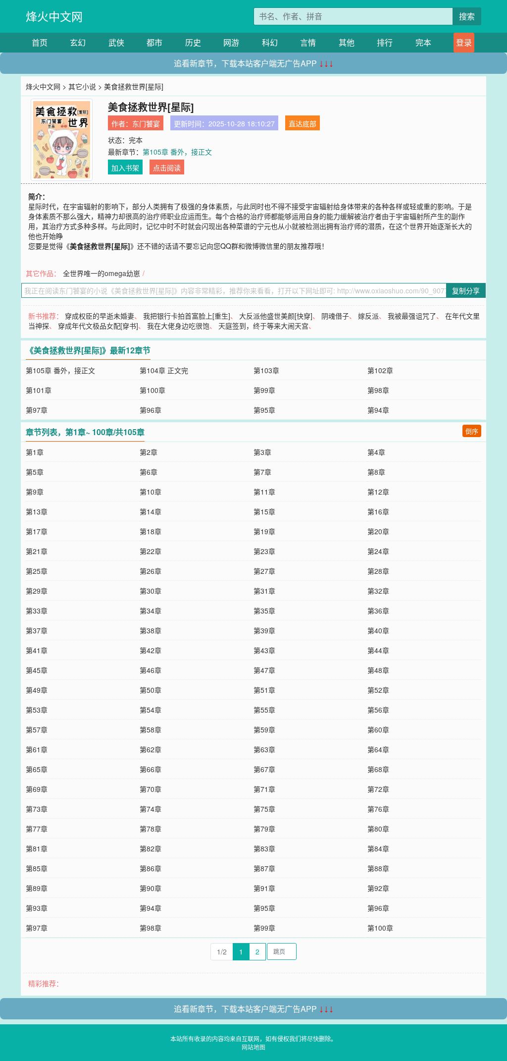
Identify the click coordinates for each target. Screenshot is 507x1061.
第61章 (37, 749)
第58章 (150, 729)
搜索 (467, 16)
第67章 (264, 769)
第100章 (152, 390)
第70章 (150, 789)
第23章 (264, 551)
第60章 (378, 729)
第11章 (264, 492)
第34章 (150, 610)
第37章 (37, 630)
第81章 (37, 848)
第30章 (150, 591)
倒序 (471, 431)
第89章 (37, 888)
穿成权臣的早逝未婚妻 (99, 316)
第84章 (378, 848)
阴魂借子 (335, 316)
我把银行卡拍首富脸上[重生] (186, 316)
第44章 (378, 650)
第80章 (378, 829)
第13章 (37, 511)
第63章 (264, 749)
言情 (308, 42)
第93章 (37, 908)
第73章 (37, 809)
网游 (231, 42)
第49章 (37, 690)
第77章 (37, 829)
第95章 (264, 410)
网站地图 (253, 1047)
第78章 (150, 829)
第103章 (266, 370)
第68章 (378, 769)
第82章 (150, 848)
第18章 (150, 531)
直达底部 (302, 123)
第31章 (264, 591)
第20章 (378, 531)
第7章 (262, 472)
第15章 (264, 511)
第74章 (150, 809)
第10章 (150, 492)
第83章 (264, 848)
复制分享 (466, 290)
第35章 (264, 610)
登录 (464, 42)
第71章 (264, 789)
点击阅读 (167, 167)
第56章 (378, 710)
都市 (154, 42)
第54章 (150, 710)
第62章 (150, 749)
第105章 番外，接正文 (177, 152)
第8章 (376, 472)
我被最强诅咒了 (412, 316)
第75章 (264, 809)
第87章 (264, 868)
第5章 (35, 472)
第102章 (380, 370)
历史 (193, 42)
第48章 (378, 670)
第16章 (378, 511)
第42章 (150, 650)
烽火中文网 (54, 16)
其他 (347, 42)
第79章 (264, 829)
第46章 (150, 670)
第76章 (378, 809)
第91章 (264, 888)
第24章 (378, 551)
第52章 (378, 690)
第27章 (264, 571)
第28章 (378, 571)
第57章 (37, 729)
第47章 (264, 670)
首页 (40, 42)
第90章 (150, 888)
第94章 (378, 410)
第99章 (264, 390)
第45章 (37, 670)
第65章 (37, 769)
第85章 (37, 868)
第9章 (35, 492)
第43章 (264, 650)
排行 (385, 42)
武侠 (116, 42)
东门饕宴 (146, 123)
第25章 (37, 571)
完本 (423, 42)
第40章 (378, 630)
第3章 (262, 452)
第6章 (148, 472)
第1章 (35, 452)
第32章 (378, 591)
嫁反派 (368, 316)
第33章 (37, 610)
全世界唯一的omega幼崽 (101, 273)
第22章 (150, 551)
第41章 (37, 650)
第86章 (150, 868)
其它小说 (82, 86)
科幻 (270, 42)
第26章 (150, 571)
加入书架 (125, 167)
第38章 (150, 630)
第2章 (148, 452)
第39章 (264, 630)
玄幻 (78, 42)
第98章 (378, 390)
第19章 (264, 531)
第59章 (264, 729)
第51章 (264, 690)
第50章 (150, 690)
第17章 (37, 531)
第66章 (150, 769)
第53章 (37, 710)
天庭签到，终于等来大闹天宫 (263, 326)
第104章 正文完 (164, 370)
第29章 (37, 591)
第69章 (37, 789)
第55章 (264, 710)
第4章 (376, 452)
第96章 (150, 410)
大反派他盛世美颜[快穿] (275, 316)
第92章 (378, 888)
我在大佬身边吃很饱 (178, 326)
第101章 (38, 390)
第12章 (378, 492)
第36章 (378, 610)
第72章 (378, 789)
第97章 (37, 410)
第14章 (150, 511)
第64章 (378, 749)
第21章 (37, 551)
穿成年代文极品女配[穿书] (98, 326)
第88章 (378, 868)
